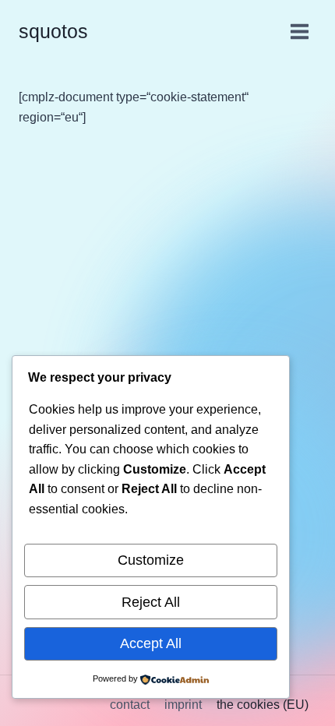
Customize (151, 560)
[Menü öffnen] (299, 31)
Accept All (151, 643)
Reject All (151, 602)
